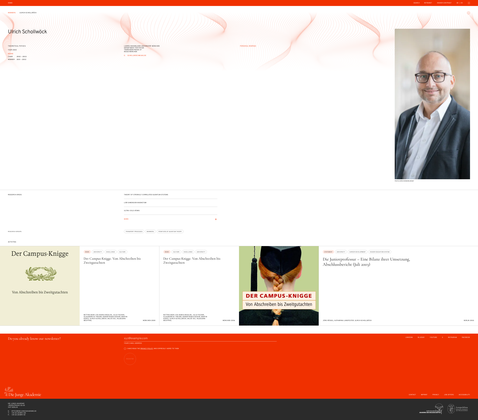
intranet (428, 3)
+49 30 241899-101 (18, 415)
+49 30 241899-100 (18, 413)
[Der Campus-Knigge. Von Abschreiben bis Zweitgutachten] (40, 286)
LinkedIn (409, 337)
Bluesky (421, 337)
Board (10, 54)
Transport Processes (134, 231)
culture (122, 252)
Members (12, 13)
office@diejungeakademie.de (23, 411)
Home (10, 3)
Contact (412, 395)
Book (87, 252)
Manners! (150, 231)
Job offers (449, 395)
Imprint (424, 395)
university (97, 252)
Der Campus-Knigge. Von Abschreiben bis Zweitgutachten (112, 260)
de (458, 3)
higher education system (379, 252)
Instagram (452, 337)
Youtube (433, 337)
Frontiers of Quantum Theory (170, 231)
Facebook (466, 337)
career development (357, 252)
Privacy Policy (146, 349)
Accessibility (464, 395)
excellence (110, 252)
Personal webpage (248, 46)
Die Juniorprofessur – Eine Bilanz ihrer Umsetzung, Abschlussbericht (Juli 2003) (366, 262)
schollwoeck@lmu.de (136, 56)
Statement (328, 252)
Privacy (435, 395)
